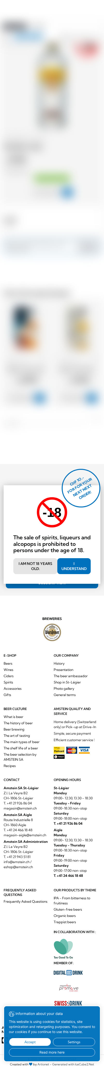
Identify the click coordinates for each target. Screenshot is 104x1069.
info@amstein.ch (17, 862)
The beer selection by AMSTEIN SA (20, 757)
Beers (8, 663)
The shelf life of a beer (21, 748)
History (59, 663)
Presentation (63, 670)
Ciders (9, 676)
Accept (30, 1042)
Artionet (43, 1064)
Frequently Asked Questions (25, 901)
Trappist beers (65, 922)
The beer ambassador (71, 676)
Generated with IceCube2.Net (73, 1064)
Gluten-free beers (68, 909)
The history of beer (18, 723)
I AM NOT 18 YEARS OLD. (35, 566)
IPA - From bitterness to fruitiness (72, 900)
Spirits (8, 682)
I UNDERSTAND (74, 566)
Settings (74, 1042)
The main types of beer (21, 742)
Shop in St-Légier (67, 682)
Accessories (13, 688)
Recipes (10, 766)
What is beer (13, 717)
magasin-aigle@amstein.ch (25, 835)
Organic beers (65, 916)
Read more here (52, 1052)
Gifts (7, 695)
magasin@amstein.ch (20, 808)
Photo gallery (64, 688)
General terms (65, 695)
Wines (8, 670)
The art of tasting (17, 735)
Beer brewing (14, 729)
